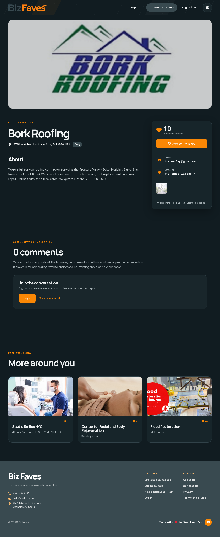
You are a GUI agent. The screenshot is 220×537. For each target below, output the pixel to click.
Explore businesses (158, 480)
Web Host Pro (192, 522)
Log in (27, 298)
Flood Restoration (165, 426)
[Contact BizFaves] (208, 522)
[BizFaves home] (27, 8)
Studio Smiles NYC (27, 426)
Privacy (188, 492)
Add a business (163, 7)
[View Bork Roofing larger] (161, 188)
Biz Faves (24, 476)
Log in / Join (190, 7)
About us (189, 480)
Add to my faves (183, 143)
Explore (136, 7)
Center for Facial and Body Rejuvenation (103, 428)
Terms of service (194, 497)
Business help (154, 486)
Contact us (190, 486)
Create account (49, 298)
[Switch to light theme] (207, 7)
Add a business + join (159, 492)
